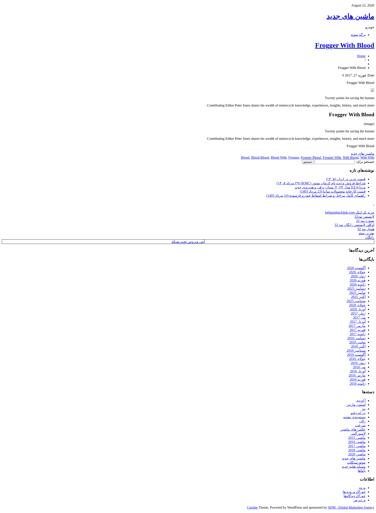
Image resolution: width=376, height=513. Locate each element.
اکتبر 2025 (358, 297)
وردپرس (359, 500)
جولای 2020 (357, 305)
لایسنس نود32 (364, 216)
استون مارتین (356, 404)
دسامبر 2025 (356, 288)
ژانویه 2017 (358, 334)
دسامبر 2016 (356, 338)
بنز (364, 409)
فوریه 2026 (358, 280)
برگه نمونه (358, 35)
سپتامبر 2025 (356, 301)
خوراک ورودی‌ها (354, 492)
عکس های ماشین (353, 429)
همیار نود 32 (365, 229)
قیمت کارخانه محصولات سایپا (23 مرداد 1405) (333, 191)
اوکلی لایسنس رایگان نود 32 (354, 225)
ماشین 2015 (357, 438)
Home (361, 56)
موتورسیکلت (356, 462)
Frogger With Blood (344, 45)
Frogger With (332, 157)
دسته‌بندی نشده (354, 417)
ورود (362, 488)
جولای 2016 (357, 359)
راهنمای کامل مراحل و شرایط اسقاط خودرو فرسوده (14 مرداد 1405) (316, 195)
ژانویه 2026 (358, 284)
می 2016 (359, 367)
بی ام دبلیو (358, 413)
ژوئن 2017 (358, 313)
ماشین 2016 (357, 442)
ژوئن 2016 (358, 363)
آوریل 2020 (358, 309)
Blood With (279, 157)
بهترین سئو (366, 233)
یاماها (362, 471)
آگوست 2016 (356, 354)
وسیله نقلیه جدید (354, 466)
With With (367, 157)
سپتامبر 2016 (356, 350)
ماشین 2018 (357, 450)
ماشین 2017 (357, 446)
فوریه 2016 (358, 379)
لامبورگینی (358, 433)
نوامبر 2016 (357, 342)
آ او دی (361, 400)
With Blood (351, 157)
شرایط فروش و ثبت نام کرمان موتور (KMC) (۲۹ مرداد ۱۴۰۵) (321, 183)
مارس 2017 (357, 326)
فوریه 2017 (358, 330)
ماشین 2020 (357, 454)
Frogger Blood (311, 157)
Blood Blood (260, 157)
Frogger (293, 157)
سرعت (360, 425)
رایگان (369, 237)
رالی (362, 421)
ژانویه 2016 (358, 383)
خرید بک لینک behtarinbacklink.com (349, 212)
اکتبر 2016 (358, 346)
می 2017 (359, 317)
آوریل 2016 (358, 371)
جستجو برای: (365, 161)
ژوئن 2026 (358, 276)
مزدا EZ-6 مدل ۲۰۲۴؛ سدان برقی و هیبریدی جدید (330, 187)
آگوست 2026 (356, 268)
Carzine (252, 507)
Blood (245, 157)
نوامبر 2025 (357, 293)
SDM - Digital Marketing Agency (351, 507)
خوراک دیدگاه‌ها (355, 496)
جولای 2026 (357, 272)
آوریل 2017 (358, 321)
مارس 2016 (357, 375)
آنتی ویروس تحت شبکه (188, 241)
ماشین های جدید (350, 16)
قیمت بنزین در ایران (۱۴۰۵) (346, 179)
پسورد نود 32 (365, 221)
